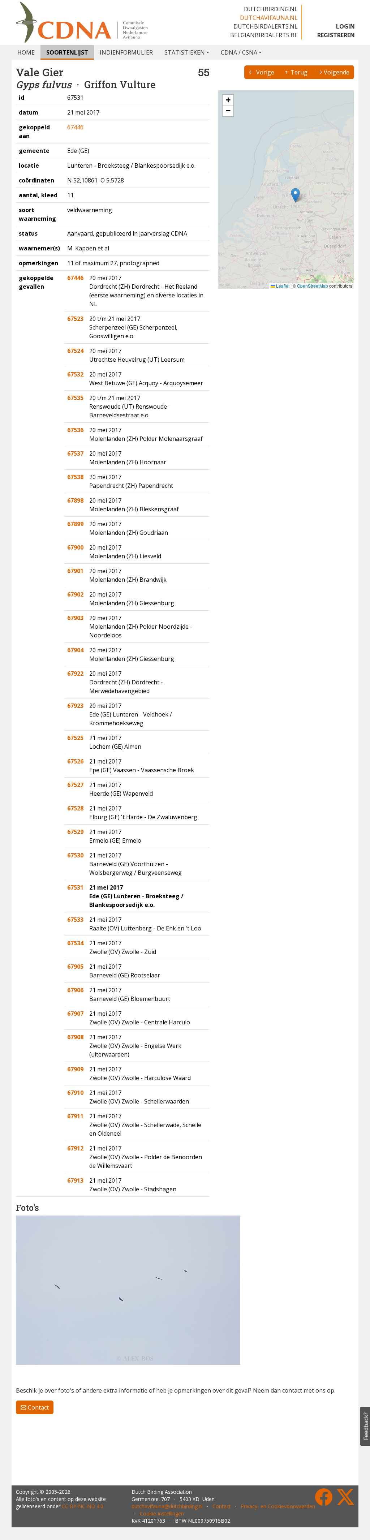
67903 (75, 618)
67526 (75, 761)
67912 (75, 1148)
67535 (75, 398)
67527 (75, 785)
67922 (75, 673)
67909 (75, 1069)
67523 (75, 319)
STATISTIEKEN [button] (184, 52)
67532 (75, 374)
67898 (75, 500)
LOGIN (345, 26)
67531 (75, 887)
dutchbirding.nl (271, 9)
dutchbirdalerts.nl (265, 26)
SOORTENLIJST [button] (67, 52)
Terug (298, 72)
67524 (75, 351)
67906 (75, 990)
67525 (75, 738)
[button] (295, 195)
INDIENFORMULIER (126, 52)
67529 (75, 832)
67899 (75, 524)
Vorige (264, 72)
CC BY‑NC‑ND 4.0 (82, 1506)
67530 (75, 855)
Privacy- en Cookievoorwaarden (278, 1506)
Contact (37, 1407)
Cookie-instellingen (162, 1513)
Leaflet (282, 286)
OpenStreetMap (312, 286)
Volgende (335, 72)
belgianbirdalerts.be (264, 35)
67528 (75, 808)
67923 (75, 706)
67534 (75, 943)
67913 (75, 1180)
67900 (75, 547)
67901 (75, 571)
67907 (75, 1014)
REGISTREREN (336, 35)
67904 (75, 650)
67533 (75, 920)
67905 (75, 967)
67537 (75, 453)
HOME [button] (26, 52)
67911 (75, 1116)
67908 (75, 1037)
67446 (75, 127)
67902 (75, 594)
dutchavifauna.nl (269, 18)
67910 (75, 1093)
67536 (75, 430)
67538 (75, 477)
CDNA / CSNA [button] (239, 52)
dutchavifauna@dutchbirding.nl (167, 1506)
